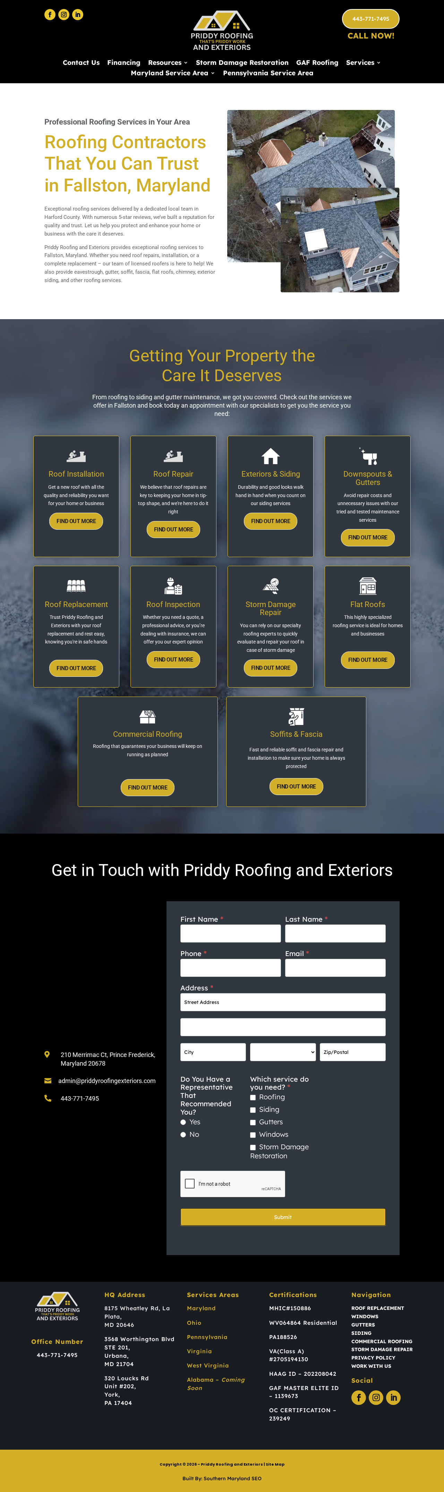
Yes (193, 1121)
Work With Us (371, 1366)
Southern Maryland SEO (233, 1478)
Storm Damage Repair (382, 1349)
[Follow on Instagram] (63, 14)
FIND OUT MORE (76, 521)
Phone (193, 953)
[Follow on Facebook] (50, 14)
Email (297, 953)
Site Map (275, 1464)
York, (112, 1394)
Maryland (201, 1308)
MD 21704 (119, 1364)
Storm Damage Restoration (242, 63)
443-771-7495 (370, 18)
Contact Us (81, 63)
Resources (164, 63)
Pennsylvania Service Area (268, 73)
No (193, 1134)
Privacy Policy (373, 1358)
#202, (127, 1386)
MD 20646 (119, 1324)
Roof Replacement (377, 1308)
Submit (283, 1217)
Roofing (271, 1096)
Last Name (306, 919)
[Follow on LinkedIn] (77, 14)
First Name (201, 919)
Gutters (270, 1121)
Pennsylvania (207, 1336)
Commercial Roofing (381, 1341)
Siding (268, 1109)
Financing (123, 63)
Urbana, (116, 1355)
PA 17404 (118, 1402)
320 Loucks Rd (126, 1378)
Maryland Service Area (169, 73)
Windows (273, 1134)
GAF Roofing (317, 63)
